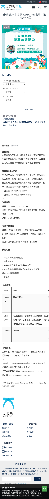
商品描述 (5, 146)
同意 (44, 488)
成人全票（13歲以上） (10, 96)
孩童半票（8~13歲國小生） (11, 89)
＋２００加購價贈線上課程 (11, 81)
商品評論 (14, 146)
